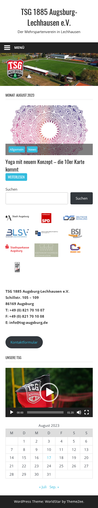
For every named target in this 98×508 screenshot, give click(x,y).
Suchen (11, 189)
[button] (49, 392)
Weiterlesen (16, 176)
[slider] (45, 412)
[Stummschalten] (79, 412)
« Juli (43, 486)
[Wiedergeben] (11, 412)
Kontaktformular (24, 342)
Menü (19, 47)
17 (49, 457)
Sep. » (54, 486)
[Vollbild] (86, 412)
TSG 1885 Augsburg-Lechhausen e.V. (49, 17)
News (32, 149)
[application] (49, 392)
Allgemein (17, 149)
